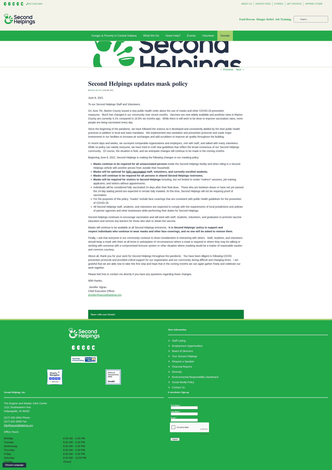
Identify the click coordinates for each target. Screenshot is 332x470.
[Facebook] (6, 4)
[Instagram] (18, 4)
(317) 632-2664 (35, 4)
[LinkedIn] (14, 4)
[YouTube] (23, 4)
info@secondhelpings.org (18, 425)
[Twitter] (10, 4)
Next (238, 69)
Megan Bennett (95, 90)
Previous (228, 69)
